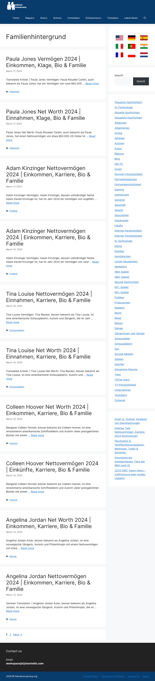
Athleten (120, 138)
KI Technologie (123, 241)
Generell (120, 199)
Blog (117, 158)
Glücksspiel (121, 220)
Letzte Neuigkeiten (126, 261)
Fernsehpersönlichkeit (128, 184)
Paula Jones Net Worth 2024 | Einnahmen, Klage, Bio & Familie (45, 114)
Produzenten (122, 302)
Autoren (14, 443)
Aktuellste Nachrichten (128, 117)
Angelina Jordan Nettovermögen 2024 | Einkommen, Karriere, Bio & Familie (48, 582)
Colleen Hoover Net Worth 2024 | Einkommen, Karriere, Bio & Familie (49, 410)
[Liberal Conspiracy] (16, 6)
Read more (92, 83)
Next (17, 634)
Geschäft (120, 205)
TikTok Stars (122, 379)
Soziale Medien (124, 354)
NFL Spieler (122, 287)
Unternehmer (123, 389)
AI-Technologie (124, 107)
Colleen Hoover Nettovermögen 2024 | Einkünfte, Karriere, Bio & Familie (52, 466)
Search (119, 75)
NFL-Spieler (122, 292)
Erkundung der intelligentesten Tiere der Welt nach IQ (130, 461)
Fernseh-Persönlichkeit (128, 174)
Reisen (119, 323)
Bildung (119, 153)
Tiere (118, 374)
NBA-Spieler (122, 276)
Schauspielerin (17, 330)
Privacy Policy (90, 676)
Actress (57, 17)
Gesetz (119, 210)
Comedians (74, 17)
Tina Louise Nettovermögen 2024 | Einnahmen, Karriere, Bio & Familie (49, 297)
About (146, 676)
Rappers (29, 17)
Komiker (119, 251)
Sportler (119, 364)
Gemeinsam (122, 194)
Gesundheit (122, 215)
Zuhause (120, 400)
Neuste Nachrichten (127, 282)
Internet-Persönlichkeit (128, 235)
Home (16, 17)
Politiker (14, 211)
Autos (118, 148)
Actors (43, 17)
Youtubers (112, 17)
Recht (118, 312)
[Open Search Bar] (145, 18)
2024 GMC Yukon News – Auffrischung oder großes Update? (130, 474)
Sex (117, 348)
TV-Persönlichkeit (125, 384)
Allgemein (14, 91)
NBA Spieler (122, 271)
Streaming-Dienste (126, 369)
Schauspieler (122, 338)
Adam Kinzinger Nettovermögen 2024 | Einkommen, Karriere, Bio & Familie (48, 174)
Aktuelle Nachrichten (127, 112)
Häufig (119, 225)
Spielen (119, 359)
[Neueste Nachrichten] (128, 102)
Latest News (131, 17)
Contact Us (134, 676)
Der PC (119, 163)
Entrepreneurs (93, 17)
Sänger (13, 556)
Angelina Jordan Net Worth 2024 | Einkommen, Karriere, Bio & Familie (49, 523)
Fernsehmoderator (126, 179)
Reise (118, 318)
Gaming (119, 189)
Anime (118, 133)
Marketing (121, 266)
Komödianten (123, 256)
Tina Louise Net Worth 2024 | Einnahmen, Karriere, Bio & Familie (48, 353)
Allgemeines (122, 127)
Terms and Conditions (113, 676)
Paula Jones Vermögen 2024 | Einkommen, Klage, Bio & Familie (46, 62)
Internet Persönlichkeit (128, 230)
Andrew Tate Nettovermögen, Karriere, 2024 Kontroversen (130, 432)
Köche (118, 246)
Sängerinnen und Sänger (130, 333)
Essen (118, 169)
